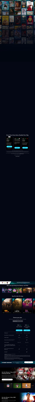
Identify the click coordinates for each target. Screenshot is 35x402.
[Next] (34, 290)
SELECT (9, 146)
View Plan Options (17, 156)
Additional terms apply (22, 153)
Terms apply (18, 140)
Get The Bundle (7, 379)
